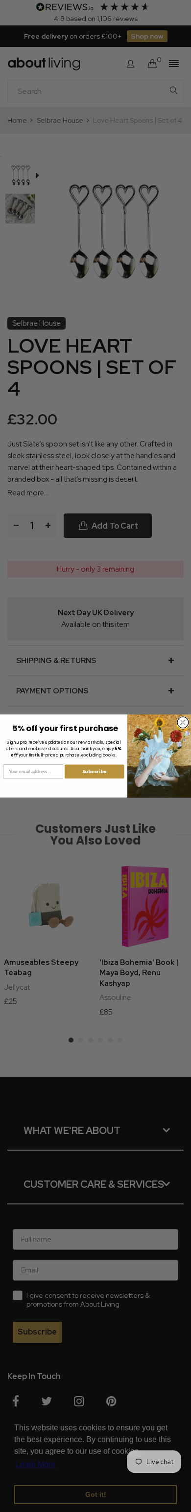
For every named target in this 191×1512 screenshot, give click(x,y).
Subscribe (94, 771)
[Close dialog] (183, 722)
